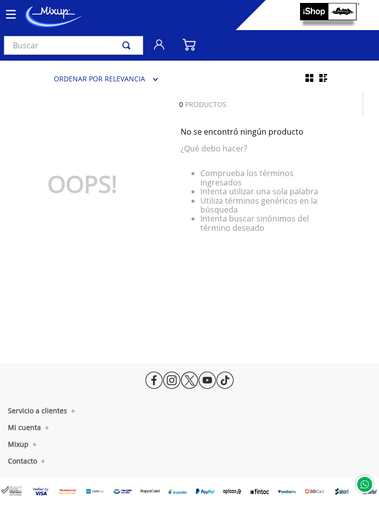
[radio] (309, 77)
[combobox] (73, 45)
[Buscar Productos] (128, 45)
